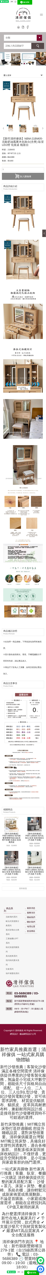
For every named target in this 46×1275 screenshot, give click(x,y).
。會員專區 (30, 931)
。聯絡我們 (30, 917)
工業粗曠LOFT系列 (12, 940)
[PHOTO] (23, 101)
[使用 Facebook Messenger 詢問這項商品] (40, 1269)
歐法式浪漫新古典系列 (12, 923)
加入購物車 (25, 176)
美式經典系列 (11, 956)
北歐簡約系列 (11, 917)
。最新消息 (30, 908)
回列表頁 (23, 888)
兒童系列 (9, 969)
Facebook (28, 27)
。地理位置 (30, 926)
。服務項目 (30, 913)
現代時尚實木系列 (12, 962)
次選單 (8, 75)
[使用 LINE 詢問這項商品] (40, 1260)
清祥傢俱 (23, 15)
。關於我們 (30, 922)
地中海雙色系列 (12, 973)
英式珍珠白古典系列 (12, 932)
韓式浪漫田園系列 (12, 949)
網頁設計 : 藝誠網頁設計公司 (23, 1034)
